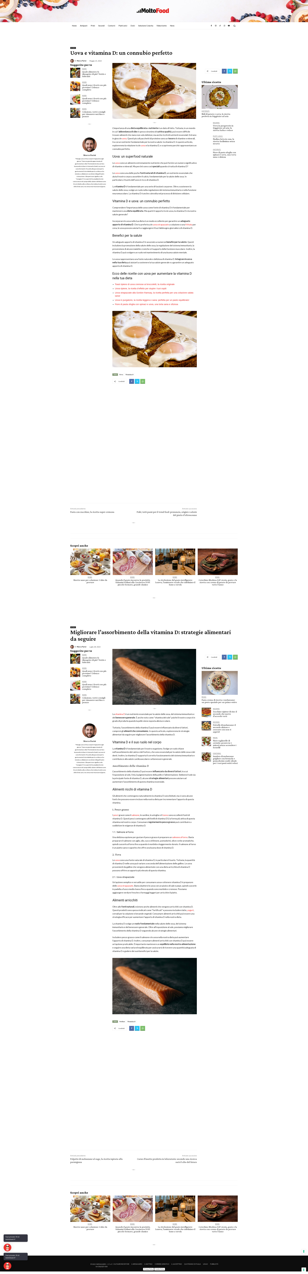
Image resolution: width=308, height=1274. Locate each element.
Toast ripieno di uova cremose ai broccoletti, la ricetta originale (145, 284)
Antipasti (206, 111)
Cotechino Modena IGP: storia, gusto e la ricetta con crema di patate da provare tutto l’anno (218, 582)
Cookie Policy (159, 1269)
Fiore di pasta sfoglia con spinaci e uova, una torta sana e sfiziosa (146, 304)
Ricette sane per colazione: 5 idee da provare (90, 581)
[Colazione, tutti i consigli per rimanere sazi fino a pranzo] (75, 113)
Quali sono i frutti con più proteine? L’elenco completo (94, 87)
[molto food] (152, 10)
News (73, 48)
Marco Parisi (81, 61)
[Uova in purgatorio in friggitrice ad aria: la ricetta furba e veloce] (206, 126)
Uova (121, 374)
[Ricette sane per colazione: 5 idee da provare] (90, 562)
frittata (189, 224)
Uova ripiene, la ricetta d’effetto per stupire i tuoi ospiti (140, 288)
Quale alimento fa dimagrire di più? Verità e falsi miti (94, 74)
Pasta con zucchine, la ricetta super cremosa (92, 512)
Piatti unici (218, 136)
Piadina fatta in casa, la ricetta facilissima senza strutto (224, 141)
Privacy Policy (148, 1269)
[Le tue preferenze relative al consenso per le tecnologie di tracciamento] (304, 1270)
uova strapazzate (161, 224)
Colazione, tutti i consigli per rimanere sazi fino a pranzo (93, 114)
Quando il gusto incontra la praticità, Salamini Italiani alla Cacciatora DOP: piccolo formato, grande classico (132, 582)
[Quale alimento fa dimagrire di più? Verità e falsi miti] (75, 73)
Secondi (216, 122)
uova (124, 138)
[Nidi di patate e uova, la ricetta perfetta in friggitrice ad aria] (220, 97)
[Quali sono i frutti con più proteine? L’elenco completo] (75, 86)
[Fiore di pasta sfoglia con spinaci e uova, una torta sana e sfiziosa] (206, 153)
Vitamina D (129, 374)
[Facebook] (211, 26)
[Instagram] (216, 26)
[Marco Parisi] (72, 61)
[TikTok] (220, 26)
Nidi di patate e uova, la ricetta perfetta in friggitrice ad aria (216, 115)
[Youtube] (229, 26)
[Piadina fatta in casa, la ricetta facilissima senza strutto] (206, 139)
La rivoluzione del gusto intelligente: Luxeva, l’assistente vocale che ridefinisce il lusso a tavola (175, 582)
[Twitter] (137, 381)
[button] (234, 25)
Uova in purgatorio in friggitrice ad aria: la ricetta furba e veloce (223, 127)
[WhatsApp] (224, 26)
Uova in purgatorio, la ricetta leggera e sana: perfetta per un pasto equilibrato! (152, 300)
